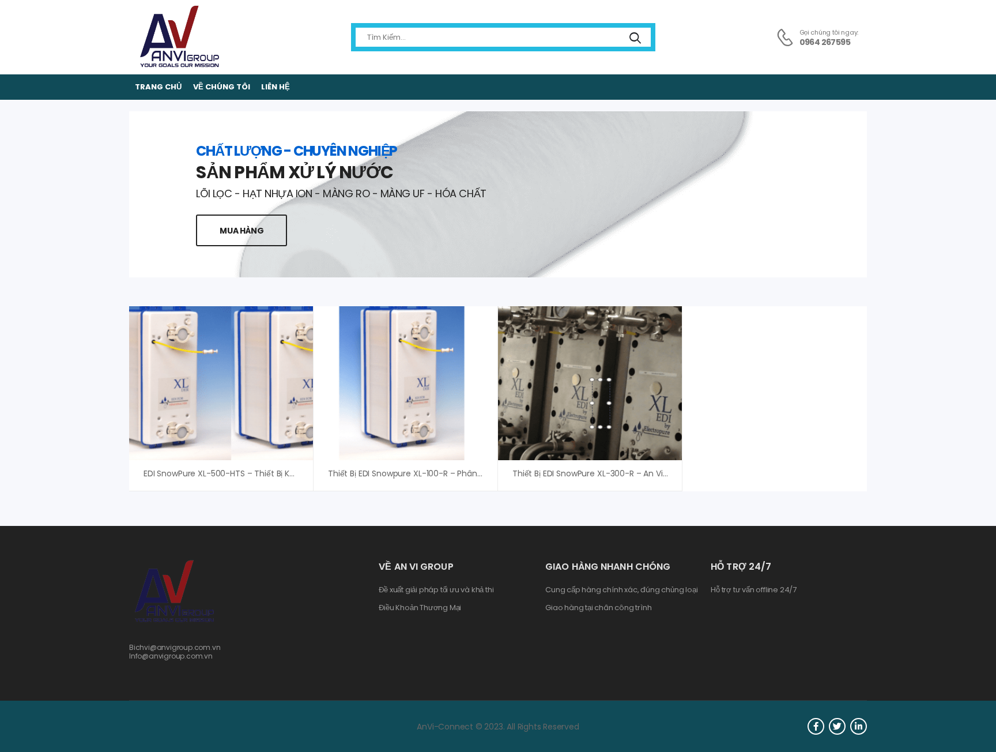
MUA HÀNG (241, 230)
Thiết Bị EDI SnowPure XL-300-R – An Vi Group (600, 473)
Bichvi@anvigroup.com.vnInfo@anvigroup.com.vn (175, 651)
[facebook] (816, 726)
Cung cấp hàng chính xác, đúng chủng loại (621, 590)
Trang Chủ (158, 86)
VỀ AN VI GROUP (416, 566)
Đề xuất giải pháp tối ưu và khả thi (436, 590)
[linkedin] (858, 726)
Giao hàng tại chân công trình (598, 607)
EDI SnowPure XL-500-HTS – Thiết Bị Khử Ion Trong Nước (253, 473)
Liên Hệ (275, 86)
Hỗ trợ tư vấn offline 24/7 (754, 590)
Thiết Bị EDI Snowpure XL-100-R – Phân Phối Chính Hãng (436, 473)
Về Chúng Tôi (221, 86)
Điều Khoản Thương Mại (420, 607)
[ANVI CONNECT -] (178, 37)
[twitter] (837, 726)
